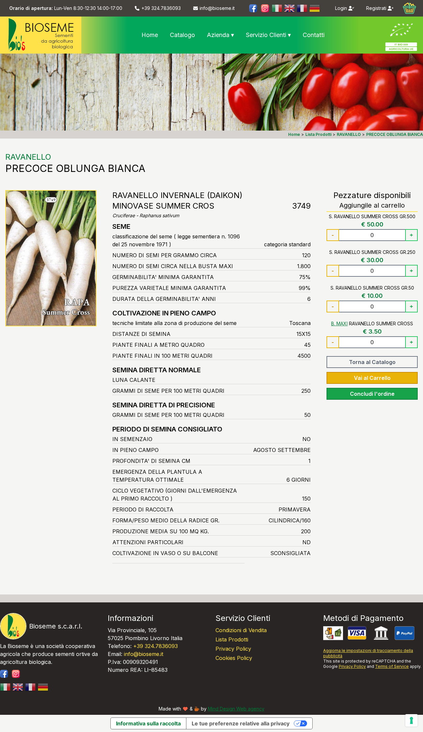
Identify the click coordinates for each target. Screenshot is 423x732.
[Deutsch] (315, 8)
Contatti (314, 34)
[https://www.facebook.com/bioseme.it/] (253, 8)
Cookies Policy (233, 658)
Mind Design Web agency (236, 709)
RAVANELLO (28, 157)
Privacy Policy (233, 648)
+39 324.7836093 (155, 646)
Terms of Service (392, 666)
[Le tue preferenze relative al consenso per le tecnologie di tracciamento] (411, 720)
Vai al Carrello (372, 378)
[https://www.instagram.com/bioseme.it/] (265, 8)
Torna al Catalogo (372, 362)
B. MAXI (339, 323)
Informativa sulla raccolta (148, 723)
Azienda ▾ (220, 34)
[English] (289, 8)
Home (149, 34)
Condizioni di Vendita (241, 630)
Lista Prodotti (231, 639)
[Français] (302, 8)
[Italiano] (277, 8)
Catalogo (182, 34)
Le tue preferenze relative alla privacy (240, 723)
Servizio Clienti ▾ (268, 34)
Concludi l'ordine (372, 393)
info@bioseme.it (143, 654)
